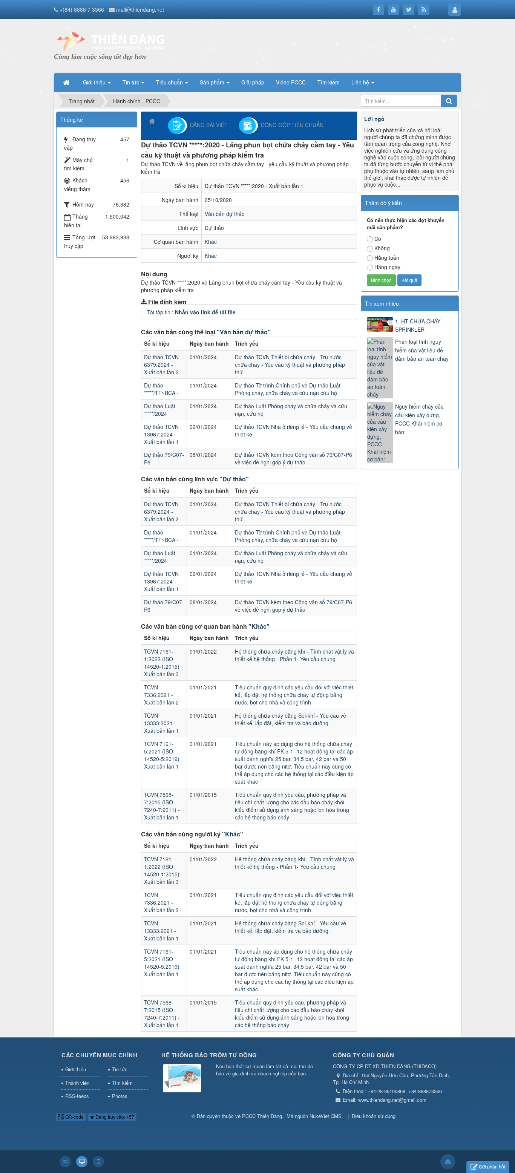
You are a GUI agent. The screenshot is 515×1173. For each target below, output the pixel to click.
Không (382, 248)
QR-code (74, 1116)
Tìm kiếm (122, 1082)
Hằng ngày (387, 267)
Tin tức (119, 1069)
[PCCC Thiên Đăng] (110, 41)
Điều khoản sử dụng (373, 1115)
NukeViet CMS (326, 1115)
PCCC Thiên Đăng (262, 1115)
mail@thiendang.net (140, 9)
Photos (119, 1095)
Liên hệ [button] (361, 82)
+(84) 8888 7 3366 (82, 9)
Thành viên (77, 1082)
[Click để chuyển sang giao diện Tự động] (65, 1161)
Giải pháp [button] (252, 82)
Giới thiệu (75, 1069)
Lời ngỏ (374, 119)
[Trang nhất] (67, 82)
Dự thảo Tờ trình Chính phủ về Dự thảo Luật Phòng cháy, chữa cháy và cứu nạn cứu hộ (287, 389)
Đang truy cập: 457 (114, 1116)
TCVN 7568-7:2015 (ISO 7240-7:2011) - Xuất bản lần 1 (162, 806)
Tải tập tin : (191, 312)
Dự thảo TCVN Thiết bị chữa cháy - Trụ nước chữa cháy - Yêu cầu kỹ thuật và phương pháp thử (290, 364)
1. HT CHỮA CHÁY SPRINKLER (417, 325)
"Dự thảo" (234, 479)
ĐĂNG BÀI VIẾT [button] (207, 124)
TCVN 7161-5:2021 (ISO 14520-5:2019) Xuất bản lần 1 (161, 755)
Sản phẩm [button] (213, 82)
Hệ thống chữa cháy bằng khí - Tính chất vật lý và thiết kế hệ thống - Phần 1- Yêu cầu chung (294, 655)
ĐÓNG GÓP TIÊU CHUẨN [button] (290, 124)
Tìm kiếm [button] (328, 82)
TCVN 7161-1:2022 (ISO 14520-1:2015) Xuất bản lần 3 (161, 663)
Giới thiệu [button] (95, 82)
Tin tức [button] (132, 82)
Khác (211, 241)
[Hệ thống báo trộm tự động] (182, 1079)
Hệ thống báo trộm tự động (209, 1055)
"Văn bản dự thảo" (244, 332)
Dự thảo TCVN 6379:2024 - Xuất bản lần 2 (161, 364)
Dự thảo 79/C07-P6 (164, 458)
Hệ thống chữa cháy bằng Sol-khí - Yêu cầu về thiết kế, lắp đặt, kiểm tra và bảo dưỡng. (290, 719)
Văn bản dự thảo (225, 213)
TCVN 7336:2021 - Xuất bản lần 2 (161, 694)
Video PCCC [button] (291, 82)
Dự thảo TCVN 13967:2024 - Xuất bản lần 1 (161, 434)
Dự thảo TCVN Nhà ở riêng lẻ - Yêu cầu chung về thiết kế (293, 430)
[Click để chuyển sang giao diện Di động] (98, 1161)
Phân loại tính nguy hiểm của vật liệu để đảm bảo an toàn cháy (422, 350)
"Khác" (259, 626)
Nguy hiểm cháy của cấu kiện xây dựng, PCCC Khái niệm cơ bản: (419, 419)
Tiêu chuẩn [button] (170, 82)
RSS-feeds (77, 1095)
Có (377, 238)
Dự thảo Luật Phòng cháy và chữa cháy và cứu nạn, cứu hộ (291, 409)
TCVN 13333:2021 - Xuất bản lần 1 (161, 723)
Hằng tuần (386, 257)
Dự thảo (214, 227)
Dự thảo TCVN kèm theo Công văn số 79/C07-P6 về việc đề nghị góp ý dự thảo (293, 458)
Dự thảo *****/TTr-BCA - (161, 389)
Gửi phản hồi (492, 1166)
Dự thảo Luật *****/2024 (159, 409)
